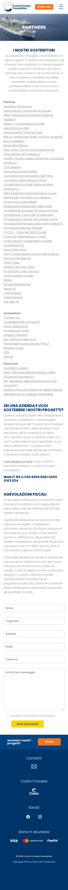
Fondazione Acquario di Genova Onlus (31, 210)
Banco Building (14, 141)
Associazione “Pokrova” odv (23, 132)
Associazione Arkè (16, 128)
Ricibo (8, 280)
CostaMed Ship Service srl (22, 322)
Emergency (12, 189)
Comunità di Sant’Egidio (20, 171)
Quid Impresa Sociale (19, 276)
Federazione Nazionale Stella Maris (28, 206)
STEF (7, 352)
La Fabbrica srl (14, 245)
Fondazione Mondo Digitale (23, 228)
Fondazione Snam (16, 331)
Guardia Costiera (16, 368)
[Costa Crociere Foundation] (17, 7)
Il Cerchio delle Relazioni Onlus (25, 237)
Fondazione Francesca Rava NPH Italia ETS (33, 224)
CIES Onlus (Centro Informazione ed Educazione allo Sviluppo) (29, 152)
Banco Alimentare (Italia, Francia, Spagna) (33, 137)
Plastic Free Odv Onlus (19, 267)
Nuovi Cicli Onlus (15, 250)
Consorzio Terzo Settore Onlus (25, 180)
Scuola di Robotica (17, 284)
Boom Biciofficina (16, 145)
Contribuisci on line (18, 461)
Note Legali (18, 861)
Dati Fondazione (47, 861)
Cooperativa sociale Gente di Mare (28, 184)
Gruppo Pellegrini (16, 335)
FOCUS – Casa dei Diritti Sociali (25, 232)
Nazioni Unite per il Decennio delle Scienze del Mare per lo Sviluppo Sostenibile (33, 392)
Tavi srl (8, 357)
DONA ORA (44, 7)
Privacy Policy (31, 861)
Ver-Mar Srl (11, 302)
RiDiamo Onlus (14, 348)
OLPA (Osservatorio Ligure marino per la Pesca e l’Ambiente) (31, 256)
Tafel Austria (12, 293)
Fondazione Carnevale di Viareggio (28, 215)
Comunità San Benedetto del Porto (28, 176)
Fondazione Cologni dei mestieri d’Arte (31, 219)
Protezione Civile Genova (21, 271)
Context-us (12, 318)
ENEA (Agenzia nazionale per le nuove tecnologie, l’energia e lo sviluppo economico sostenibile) (30, 197)
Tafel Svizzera (13, 297)
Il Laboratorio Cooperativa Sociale (28, 241)
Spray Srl (10, 289)
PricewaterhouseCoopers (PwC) (26, 344)
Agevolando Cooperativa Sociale (27, 111)
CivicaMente (12, 167)
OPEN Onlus (12, 263)
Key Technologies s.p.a (20, 339)
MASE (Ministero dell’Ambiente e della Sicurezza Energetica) (29, 374)
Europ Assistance (16, 326)
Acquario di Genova (18, 106)
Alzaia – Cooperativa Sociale (24, 124)
